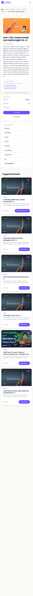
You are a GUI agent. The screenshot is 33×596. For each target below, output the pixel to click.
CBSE (18, 9)
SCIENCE (3, 11)
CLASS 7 (24, 9)
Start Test (17, 112)
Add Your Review (10, 87)
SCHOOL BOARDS (10, 9)
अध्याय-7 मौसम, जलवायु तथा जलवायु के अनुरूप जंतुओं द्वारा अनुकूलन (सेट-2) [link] (16, 11)
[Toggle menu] (30, 2)
